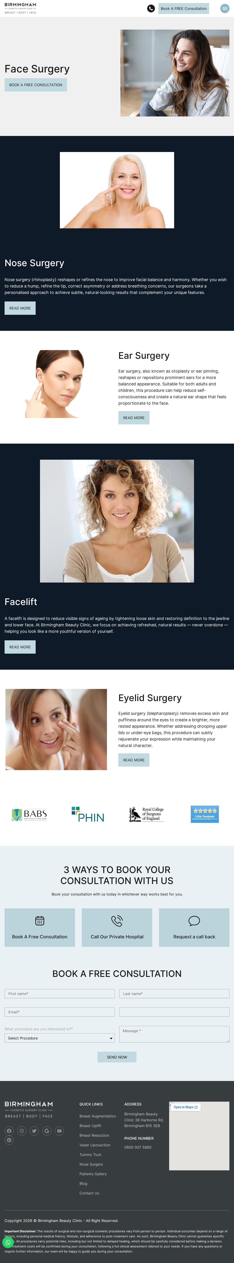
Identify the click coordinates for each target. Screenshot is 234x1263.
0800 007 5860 (138, 1147)
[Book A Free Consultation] (39, 921)
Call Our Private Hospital (117, 937)
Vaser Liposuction (95, 1145)
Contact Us (89, 1193)
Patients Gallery (93, 1174)
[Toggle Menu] (225, 8)
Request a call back (194, 937)
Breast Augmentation (98, 1116)
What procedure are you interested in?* (39, 1029)
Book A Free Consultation (39, 937)
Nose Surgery (91, 1164)
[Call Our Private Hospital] (117, 921)
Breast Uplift (90, 1125)
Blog (83, 1183)
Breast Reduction (94, 1135)
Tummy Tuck (90, 1154)
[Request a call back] (194, 921)
